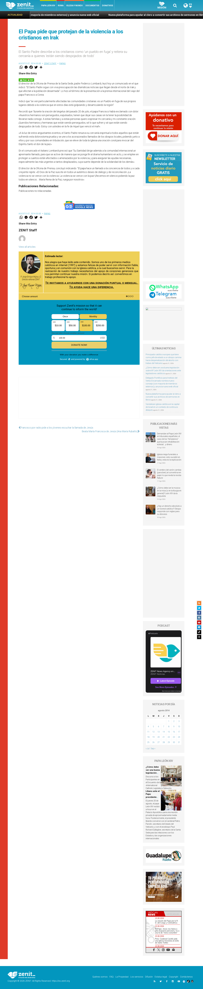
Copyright (173, 976)
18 (148, 737)
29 (169, 742)
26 (153, 742)
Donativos (107, 5)
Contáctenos (186, 976)
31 (179, 742)
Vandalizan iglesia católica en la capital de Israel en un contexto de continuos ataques (162, 407)
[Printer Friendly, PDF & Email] (26, 79)
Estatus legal (161, 976)
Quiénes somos (100, 976)
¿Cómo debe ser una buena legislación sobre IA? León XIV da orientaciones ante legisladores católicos (163, 371)
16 (174, 732)
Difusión (149, 976)
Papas (62, 63)
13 (158, 732)
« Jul (147, 748)
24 (179, 737)
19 (153, 737)
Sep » (153, 748)
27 (158, 742)
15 (169, 732)
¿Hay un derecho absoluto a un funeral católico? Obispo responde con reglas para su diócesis (169, 510)
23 (174, 737)
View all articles (27, 246)
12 (153, 732)
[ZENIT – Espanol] (23, 5)
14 (164, 732)
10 (179, 726)
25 (148, 742)
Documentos (92, 5)
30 (174, 742)
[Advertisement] (79, 400)
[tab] (155, 913)
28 (164, 742)
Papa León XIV (48, 5)
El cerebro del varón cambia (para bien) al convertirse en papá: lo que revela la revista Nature (169, 474)
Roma (61, 5)
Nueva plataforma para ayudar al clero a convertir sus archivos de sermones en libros (109, 14)
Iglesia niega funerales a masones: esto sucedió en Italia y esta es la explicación (169, 457)
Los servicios (136, 976)
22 (169, 737)
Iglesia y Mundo (74, 5)
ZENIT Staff (50, 63)
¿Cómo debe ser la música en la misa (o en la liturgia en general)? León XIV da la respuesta (169, 492)
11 (148, 732)
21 (164, 737)
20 (158, 737)
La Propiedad (121, 976)
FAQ (112, 976)
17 (179, 732)
